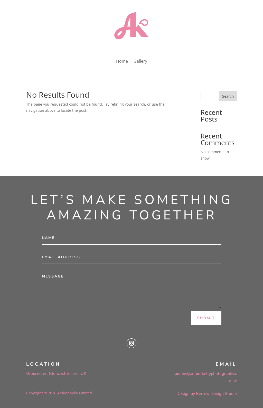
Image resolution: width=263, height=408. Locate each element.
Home (122, 61)
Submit (206, 318)
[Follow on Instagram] (131, 343)
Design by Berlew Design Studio (206, 393)
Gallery (140, 61)
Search (228, 96)
